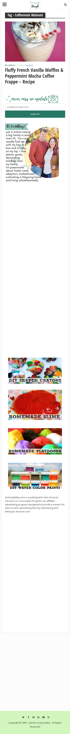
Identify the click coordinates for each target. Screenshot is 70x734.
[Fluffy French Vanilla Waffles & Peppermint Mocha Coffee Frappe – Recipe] (35, 41)
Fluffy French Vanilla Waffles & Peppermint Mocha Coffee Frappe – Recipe (34, 76)
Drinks (20, 65)
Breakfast (10, 65)
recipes (29, 65)
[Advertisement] (32, 330)
